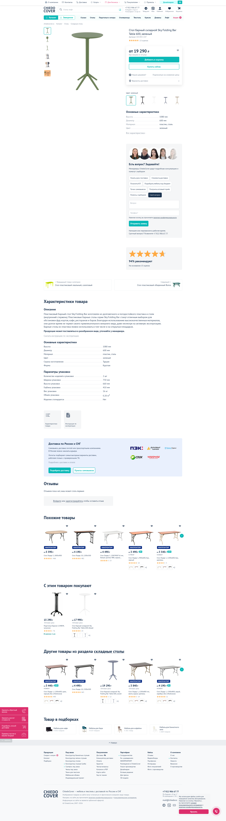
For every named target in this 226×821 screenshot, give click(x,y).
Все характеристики (135, 133)
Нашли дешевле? (139, 75)
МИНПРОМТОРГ (126, 761)
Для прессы (124, 775)
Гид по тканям (102, 775)
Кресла (148, 17)
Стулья (83, 17)
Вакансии (173, 764)
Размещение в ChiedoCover (130, 764)
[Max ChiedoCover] (169, 805)
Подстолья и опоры (107, 17)
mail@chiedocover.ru (172, 800)
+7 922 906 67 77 (132, 7)
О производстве (176, 767)
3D (180, 2)
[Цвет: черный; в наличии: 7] (142, 100)
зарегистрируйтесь (74, 501)
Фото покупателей (154, 767)
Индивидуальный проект (75, 778)
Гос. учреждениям (126, 758)
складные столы (109, 651)
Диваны (158, 17)
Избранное (169, 11)
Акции (175, 17)
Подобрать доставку (59, 470)
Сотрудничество (126, 755)
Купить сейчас (154, 66)
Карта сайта (101, 772)
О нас (172, 755)
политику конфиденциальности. (191, 807)
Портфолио (152, 761)
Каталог (52, 17)
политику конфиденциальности (165, 218)
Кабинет (160, 11)
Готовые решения (126, 772)
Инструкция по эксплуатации (70, 425)
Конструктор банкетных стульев (77, 755)
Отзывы (150, 755)
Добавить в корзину (154, 59)
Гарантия (100, 764)
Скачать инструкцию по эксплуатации (61, 336)
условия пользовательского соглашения (190, 804)
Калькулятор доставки (105, 758)
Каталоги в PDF (102, 769)
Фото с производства (155, 769)
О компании (53, 2)
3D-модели (124, 778)
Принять (193, 812)
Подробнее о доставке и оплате (61, 462)
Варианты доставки (140, 81)
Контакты (69, 2)
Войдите (57, 501)
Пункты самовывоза (84, 470)
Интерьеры (152, 764)
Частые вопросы (102, 767)
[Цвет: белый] (154, 100)
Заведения (68, 17)
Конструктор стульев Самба (76, 764)
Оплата (99, 761)
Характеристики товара (51, 425)
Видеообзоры (153, 758)
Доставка (83, 2)
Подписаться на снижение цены (166, 75)
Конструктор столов (73, 761)
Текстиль (137, 17)
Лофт (167, 17)
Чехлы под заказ (72, 769)
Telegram (146, 11)
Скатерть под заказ (73, 767)
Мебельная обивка (72, 775)
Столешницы (124, 17)
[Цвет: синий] (166, 100)
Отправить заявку (138, 223)
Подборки (47, 761)
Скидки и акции (50, 755)
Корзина (179, 11)
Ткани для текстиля (73, 772)
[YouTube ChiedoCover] (174, 805)
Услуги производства (128, 767)
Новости (173, 761)
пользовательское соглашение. (125, 798)
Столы (92, 17)
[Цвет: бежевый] (177, 100)
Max (152, 11)
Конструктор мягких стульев (76, 758)
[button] (60, 9)
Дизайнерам (168, 2)
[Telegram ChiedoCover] (164, 805)
